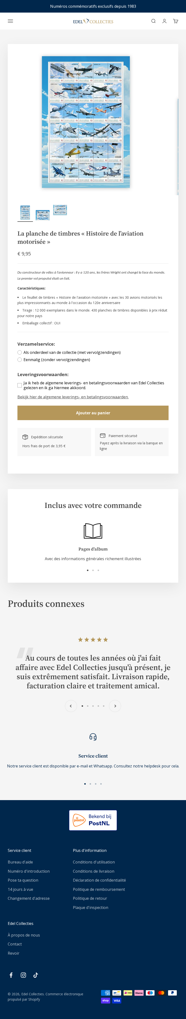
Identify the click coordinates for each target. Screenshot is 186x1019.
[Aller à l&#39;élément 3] (60, 213)
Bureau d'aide (20, 862)
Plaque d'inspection (90, 907)
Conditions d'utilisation (94, 862)
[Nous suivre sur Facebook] (11, 975)
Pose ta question (23, 880)
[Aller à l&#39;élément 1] (25, 213)
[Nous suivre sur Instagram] (23, 975)
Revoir (13, 953)
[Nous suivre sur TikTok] (35, 975)
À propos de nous (24, 935)
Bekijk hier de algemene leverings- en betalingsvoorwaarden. (73, 397)
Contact (15, 944)
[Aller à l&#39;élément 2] (42, 213)
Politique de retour (90, 898)
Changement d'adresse (29, 898)
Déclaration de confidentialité (99, 880)
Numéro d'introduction (29, 871)
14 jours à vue (20, 889)
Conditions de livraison (93, 871)
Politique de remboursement (99, 889)
